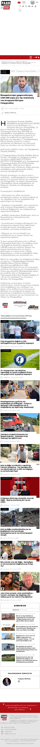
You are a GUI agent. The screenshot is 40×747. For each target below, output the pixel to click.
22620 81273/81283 (10, 729)
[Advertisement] (20, 34)
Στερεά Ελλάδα (20, 61)
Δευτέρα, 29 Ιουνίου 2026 (12, 569)
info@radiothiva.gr (10, 733)
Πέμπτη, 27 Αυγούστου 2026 (26, 613)
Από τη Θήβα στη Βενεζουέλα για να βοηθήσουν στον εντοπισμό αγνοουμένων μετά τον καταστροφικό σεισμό (16, 532)
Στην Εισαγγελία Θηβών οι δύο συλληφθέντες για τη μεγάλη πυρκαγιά (17, 342)
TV (37, 2)
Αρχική (4, 61)
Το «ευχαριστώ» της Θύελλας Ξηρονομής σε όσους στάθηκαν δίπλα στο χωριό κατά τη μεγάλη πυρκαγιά (16, 372)
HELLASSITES (29, 743)
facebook (20, 6)
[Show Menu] (31, 57)
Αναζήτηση (20, 10)
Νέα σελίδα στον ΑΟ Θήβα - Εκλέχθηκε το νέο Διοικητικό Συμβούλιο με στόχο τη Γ (17, 564)
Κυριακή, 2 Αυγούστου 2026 (12, 346)
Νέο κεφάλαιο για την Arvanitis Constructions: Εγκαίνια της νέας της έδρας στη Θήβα (27, 628)
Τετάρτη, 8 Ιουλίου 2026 (11, 441)
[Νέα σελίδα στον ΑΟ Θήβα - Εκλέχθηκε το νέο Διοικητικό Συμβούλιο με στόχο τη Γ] (20, 551)
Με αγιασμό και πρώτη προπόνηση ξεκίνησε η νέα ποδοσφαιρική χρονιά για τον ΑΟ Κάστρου (26, 649)
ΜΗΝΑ (24, 610)
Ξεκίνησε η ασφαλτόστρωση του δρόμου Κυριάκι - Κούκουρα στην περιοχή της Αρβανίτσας (14, 436)
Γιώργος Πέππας (24, 679)
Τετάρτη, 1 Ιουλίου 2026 (11, 505)
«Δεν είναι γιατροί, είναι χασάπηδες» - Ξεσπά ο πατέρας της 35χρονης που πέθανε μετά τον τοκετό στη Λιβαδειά (17, 595)
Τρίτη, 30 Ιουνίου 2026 (11, 538)
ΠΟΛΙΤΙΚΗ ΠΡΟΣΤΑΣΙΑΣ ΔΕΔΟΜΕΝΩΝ (25, 739)
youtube (29, 6)
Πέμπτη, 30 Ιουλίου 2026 (11, 410)
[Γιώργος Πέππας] (7, 682)
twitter (23, 6)
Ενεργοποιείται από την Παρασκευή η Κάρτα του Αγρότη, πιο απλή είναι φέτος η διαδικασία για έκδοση (26, 659)
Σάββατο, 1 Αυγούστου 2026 (13, 377)
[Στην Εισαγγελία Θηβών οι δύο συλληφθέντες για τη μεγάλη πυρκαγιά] (20, 330)
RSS (6, 741)
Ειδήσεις (11, 61)
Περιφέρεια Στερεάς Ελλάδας (26, 71)
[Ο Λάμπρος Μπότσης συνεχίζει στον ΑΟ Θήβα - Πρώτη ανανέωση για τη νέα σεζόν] (20, 487)
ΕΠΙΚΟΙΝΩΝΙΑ (14, 741)
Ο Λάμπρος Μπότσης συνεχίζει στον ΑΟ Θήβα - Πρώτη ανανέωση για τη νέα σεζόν (17, 500)
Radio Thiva (6, 5)
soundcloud (32, 6)
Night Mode (37, 57)
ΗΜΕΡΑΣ (16, 610)
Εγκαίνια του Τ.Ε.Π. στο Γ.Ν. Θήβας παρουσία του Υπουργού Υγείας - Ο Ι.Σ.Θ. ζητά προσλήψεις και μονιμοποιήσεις (25, 638)
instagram (26, 6)
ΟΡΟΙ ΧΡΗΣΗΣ (5, 739)
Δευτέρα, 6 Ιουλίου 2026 (11, 474)
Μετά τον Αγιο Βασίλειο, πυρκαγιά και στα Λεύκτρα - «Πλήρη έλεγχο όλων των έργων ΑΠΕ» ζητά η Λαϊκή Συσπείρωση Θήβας (26, 618)
